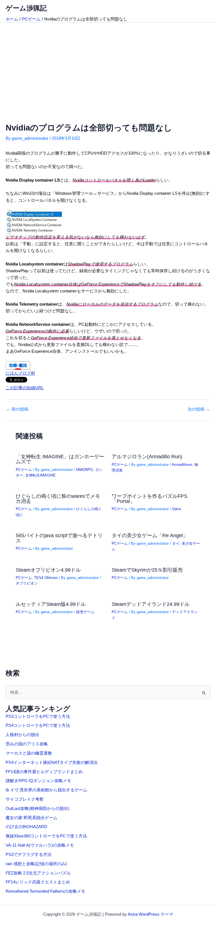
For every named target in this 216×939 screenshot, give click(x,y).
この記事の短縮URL (25, 388)
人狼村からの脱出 (22, 734)
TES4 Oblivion (46, 578)
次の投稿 (199, 409)
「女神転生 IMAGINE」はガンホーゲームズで (60, 459)
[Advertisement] (108, 64)
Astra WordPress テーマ (150, 914)
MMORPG (84, 470)
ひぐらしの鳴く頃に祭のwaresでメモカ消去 (58, 498)
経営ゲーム (85, 612)
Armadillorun (182, 464)
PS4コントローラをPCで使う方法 (38, 725)
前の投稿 (17, 409)
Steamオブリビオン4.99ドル (48, 570)
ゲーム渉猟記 (26, 8)
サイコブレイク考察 (25, 799)
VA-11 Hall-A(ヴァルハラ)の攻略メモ (40, 845)
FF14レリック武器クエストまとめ (38, 882)
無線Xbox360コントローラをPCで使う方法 (46, 836)
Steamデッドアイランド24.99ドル (151, 604)
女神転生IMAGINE (40, 475)
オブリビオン (27, 583)
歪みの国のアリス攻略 (27, 744)
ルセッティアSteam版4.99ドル (51, 604)
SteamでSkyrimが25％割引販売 (147, 570)
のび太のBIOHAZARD (26, 827)
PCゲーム (24, 470)
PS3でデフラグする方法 (28, 854)
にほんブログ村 (20, 373)
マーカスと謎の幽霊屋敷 (29, 753)
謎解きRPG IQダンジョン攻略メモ (38, 780)
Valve (176, 509)
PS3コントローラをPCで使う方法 (38, 716)
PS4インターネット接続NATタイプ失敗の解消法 (52, 762)
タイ (175, 543)
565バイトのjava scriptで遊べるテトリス (59, 537)
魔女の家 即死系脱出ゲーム (31, 818)
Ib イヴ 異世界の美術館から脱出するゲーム (46, 790)
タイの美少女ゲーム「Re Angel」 (150, 535)
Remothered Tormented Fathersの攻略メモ (45, 891)
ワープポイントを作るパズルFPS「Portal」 (149, 498)
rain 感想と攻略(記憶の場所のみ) (36, 864)
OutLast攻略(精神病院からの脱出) (37, 808)
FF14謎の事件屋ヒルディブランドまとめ (44, 771)
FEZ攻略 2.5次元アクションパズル (38, 873)
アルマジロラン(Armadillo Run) (147, 456)
